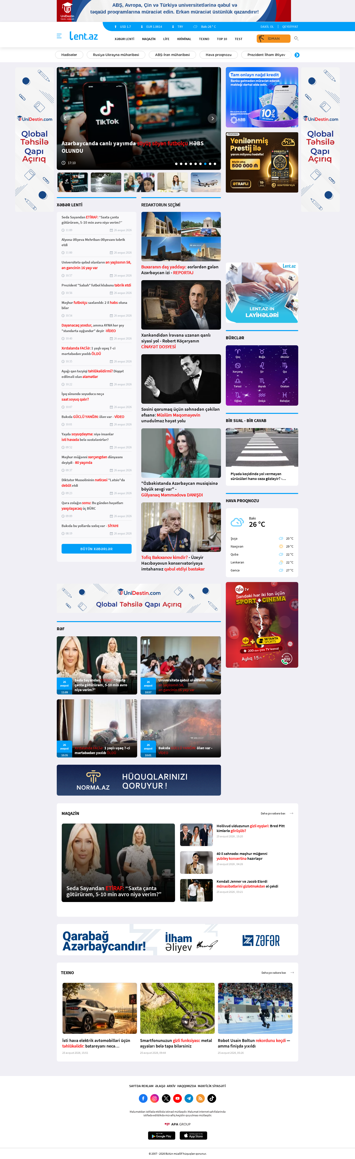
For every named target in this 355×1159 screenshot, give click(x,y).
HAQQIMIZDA (186, 1086)
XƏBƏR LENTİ (69, 205)
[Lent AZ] (84, 36)
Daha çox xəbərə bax (273, 813)
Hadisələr (69, 55)
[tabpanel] (139, 118)
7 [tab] (205, 164)
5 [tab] (195, 164)
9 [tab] (215, 164)
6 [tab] (200, 164)
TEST (238, 39)
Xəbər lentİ (124, 39)
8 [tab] (210, 164)
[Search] (296, 38)
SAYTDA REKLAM (141, 1086)
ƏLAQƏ (160, 1086)
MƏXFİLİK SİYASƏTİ (212, 1086)
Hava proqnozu (219, 55)
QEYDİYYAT (290, 26)
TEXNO (204, 39)
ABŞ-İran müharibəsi (172, 55)
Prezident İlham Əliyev (266, 55)
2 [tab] (181, 164)
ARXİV (171, 1086)
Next (297, 55)
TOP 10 (222, 39)
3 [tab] (186, 164)
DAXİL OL (267, 26)
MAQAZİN (149, 39)
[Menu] (59, 36)
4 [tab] (191, 164)
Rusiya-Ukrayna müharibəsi (116, 55)
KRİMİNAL (184, 39)
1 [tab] (176, 164)
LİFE (166, 39)
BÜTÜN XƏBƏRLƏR (96, 549)
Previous (58, 55)
